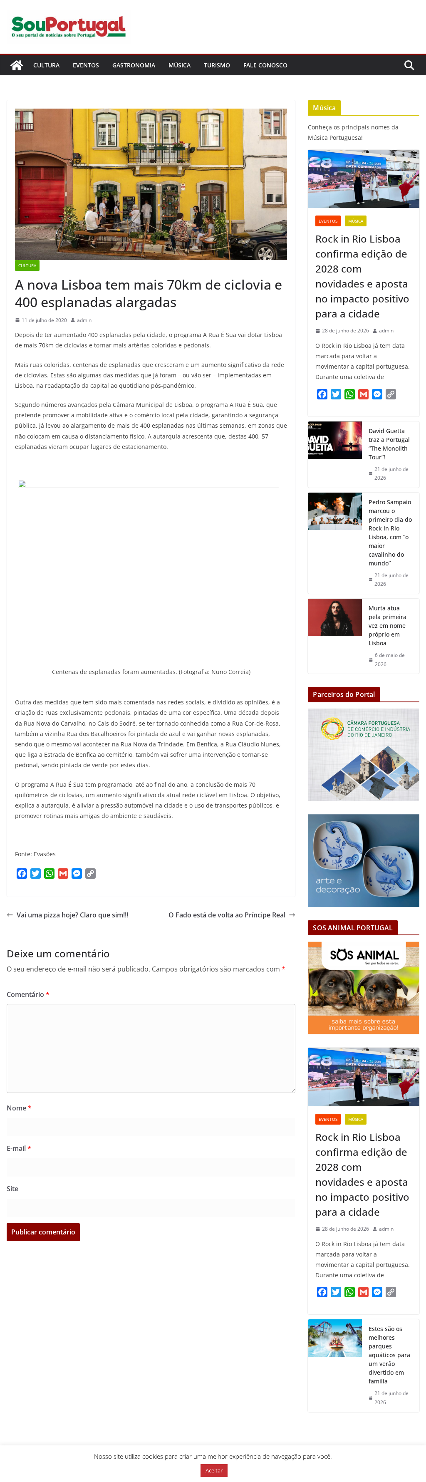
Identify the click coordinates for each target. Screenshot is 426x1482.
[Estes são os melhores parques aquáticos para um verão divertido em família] (335, 1365)
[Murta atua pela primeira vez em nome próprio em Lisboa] (335, 636)
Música (179, 65)
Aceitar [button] (214, 1470)
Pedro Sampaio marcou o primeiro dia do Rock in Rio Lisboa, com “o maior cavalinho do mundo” (390, 532)
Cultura (46, 65)
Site (12, 1188)
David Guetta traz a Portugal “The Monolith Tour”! (389, 444)
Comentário (28, 994)
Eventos (86, 65)
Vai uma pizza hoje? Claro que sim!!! (72, 914)
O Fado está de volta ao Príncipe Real (226, 914)
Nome (19, 1108)
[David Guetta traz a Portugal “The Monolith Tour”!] (335, 454)
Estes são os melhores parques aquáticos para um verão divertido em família (389, 1355)
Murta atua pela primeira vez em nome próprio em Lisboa (387, 625)
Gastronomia (133, 65)
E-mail (19, 1148)
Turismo (217, 65)
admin (84, 320)
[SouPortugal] (17, 65)
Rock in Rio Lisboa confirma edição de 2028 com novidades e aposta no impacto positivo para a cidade (362, 276)
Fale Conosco (265, 65)
